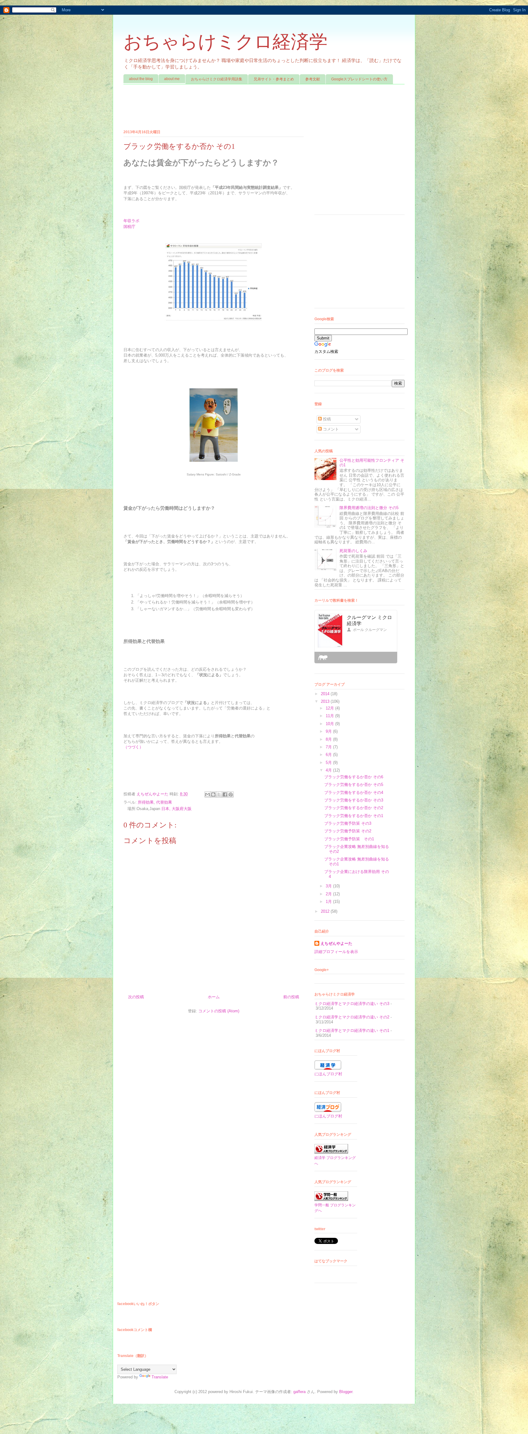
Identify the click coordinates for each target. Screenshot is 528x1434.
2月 (329, 894)
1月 (329, 901)
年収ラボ (131, 220)
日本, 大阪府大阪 (176, 808)
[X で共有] (219, 794)
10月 (330, 723)
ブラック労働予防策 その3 (347, 823)
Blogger (345, 1391)
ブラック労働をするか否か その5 (353, 784)
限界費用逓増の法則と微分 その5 (368, 507)
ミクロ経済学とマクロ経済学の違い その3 (351, 1003)
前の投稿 (291, 997)
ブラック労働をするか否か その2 (353, 807)
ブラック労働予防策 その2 (347, 831)
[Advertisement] (234, 107)
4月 (329, 770)
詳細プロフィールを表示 (336, 951)
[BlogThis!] (213, 794)
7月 (329, 747)
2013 (326, 701)
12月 (330, 708)
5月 (329, 762)
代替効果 (164, 802)
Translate (160, 1377)
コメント (330, 429)
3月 (329, 886)
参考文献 (312, 79)
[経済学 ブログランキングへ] (331, 1152)
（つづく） (133, 747)
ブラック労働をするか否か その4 (353, 792)
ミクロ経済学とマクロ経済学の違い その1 (351, 1030)
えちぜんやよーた (153, 794)
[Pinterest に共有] (231, 794)
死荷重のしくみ (353, 550)
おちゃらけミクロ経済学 (225, 41)
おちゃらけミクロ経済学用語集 (216, 79)
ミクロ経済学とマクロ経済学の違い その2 (351, 1017)
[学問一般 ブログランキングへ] (331, 1199)
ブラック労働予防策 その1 (349, 839)
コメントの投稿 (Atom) (218, 1011)
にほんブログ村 (328, 1074)
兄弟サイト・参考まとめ (274, 79)
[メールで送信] (207, 794)
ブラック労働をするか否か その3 (353, 800)
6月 (329, 754)
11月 (330, 715)
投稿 (326, 419)
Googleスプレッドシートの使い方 (359, 79)
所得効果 (146, 802)
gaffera (299, 1391)
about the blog (141, 79)
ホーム (214, 997)
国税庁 (129, 226)
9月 (329, 731)
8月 (329, 739)
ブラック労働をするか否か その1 (353, 815)
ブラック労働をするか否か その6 (353, 777)
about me (172, 79)
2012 (326, 911)
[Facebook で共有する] (225, 794)
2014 (326, 693)
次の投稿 (136, 997)
